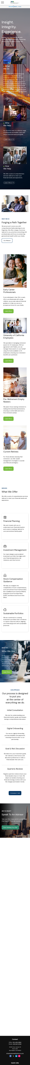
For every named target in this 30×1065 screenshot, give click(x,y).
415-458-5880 (17, 1042)
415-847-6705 (17, 1044)
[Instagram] (19, 1056)
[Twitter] (13, 1056)
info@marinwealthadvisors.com (15, 1053)
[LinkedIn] (16, 1056)
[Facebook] (10, 1056)
